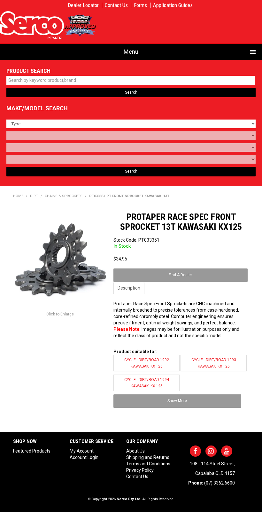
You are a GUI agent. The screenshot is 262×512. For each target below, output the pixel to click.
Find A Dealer (180, 275)
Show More (177, 401)
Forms (140, 5)
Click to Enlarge (60, 314)
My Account (82, 451)
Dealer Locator (83, 5)
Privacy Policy (140, 470)
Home (18, 196)
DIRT (34, 196)
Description (129, 288)
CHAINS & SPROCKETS (63, 196)
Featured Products (31, 451)
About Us (135, 451)
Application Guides (173, 5)
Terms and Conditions (148, 463)
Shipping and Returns (147, 457)
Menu (131, 51)
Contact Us (116, 5)
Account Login (84, 457)
